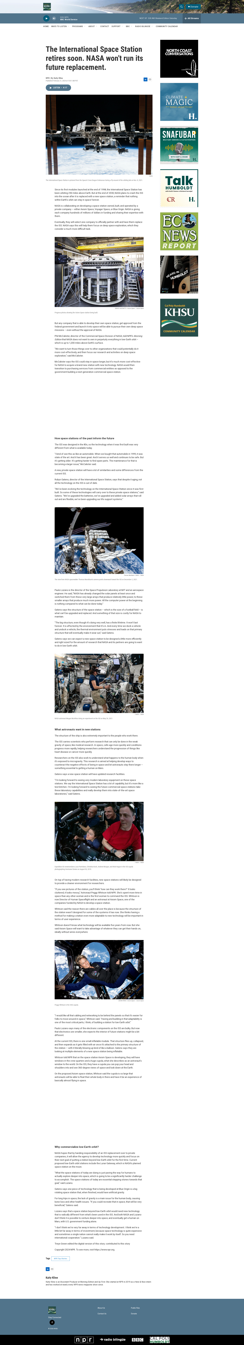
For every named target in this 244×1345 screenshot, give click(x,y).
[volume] (54, 18)
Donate (194, 6)
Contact (104, 26)
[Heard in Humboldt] (179, 274)
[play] (46, 18)
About (91, 26)
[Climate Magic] (179, 102)
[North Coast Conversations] (179, 59)
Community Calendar (167, 26)
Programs (77, 26)
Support (116, 26)
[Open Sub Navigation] (69, 26)
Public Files (135, 1308)
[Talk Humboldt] (179, 188)
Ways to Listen (59, 26)
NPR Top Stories (60, 1259)
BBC (128, 26)
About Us (101, 1308)
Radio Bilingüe (142, 26)
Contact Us (102, 1314)
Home (46, 26)
